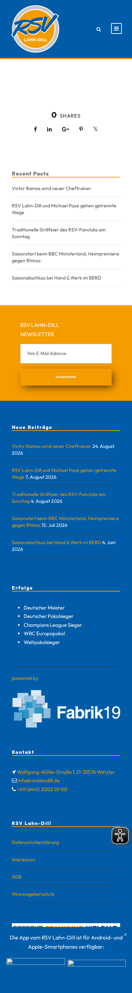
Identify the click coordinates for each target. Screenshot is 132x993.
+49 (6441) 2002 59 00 (42, 789)
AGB (17, 877)
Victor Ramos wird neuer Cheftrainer (51, 188)
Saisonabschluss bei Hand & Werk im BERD (56, 278)
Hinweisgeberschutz (33, 894)
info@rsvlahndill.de (39, 780)
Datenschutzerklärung (35, 842)
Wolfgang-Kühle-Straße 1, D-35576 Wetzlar (66, 772)
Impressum (23, 859)
